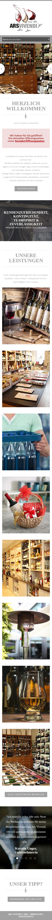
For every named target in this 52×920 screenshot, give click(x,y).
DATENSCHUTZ (26, 917)
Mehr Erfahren (26, 375)
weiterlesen (26, 188)
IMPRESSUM (36, 914)
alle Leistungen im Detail (26, 794)
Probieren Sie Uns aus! (26, 899)
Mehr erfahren (26, 312)
